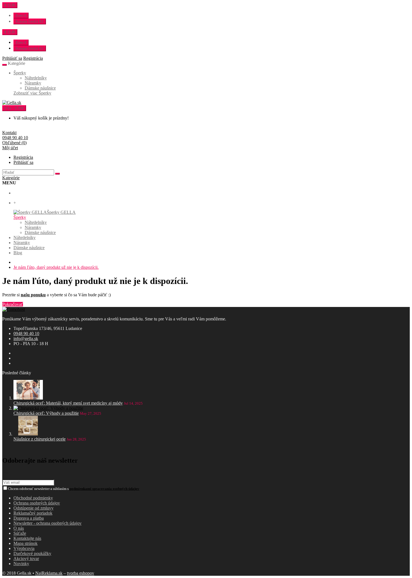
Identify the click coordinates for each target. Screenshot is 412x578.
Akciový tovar (26, 558)
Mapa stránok (25, 543)
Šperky (19, 72)
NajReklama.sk (49, 573)
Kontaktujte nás (27, 538)
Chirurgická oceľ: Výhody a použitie (46, 413)
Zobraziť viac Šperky (32, 93)
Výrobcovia (23, 548)
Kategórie (11, 177)
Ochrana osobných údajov (36, 503)
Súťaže (19, 533)
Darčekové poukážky (32, 553)
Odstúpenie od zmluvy (33, 508)
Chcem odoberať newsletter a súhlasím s (73, 489)
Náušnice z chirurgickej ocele (39, 439)
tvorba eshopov (80, 573)
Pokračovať (12, 304)
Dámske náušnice (40, 88)
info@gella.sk (25, 338)
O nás (18, 528)
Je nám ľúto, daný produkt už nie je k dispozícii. (56, 267)
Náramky (33, 83)
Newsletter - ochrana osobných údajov (47, 523)
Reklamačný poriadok (32, 513)
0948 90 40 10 (26, 333)
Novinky (21, 563)
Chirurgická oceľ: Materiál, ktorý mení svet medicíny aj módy (68, 403)
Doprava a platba (28, 518)
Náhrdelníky (36, 77)
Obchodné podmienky (33, 498)
